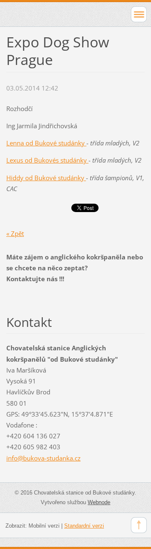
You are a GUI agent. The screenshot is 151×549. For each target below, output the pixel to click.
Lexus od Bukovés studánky (47, 160)
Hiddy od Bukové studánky (46, 178)
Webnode (99, 502)
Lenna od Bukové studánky (46, 143)
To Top (139, 525)
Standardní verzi (84, 526)
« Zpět (15, 233)
